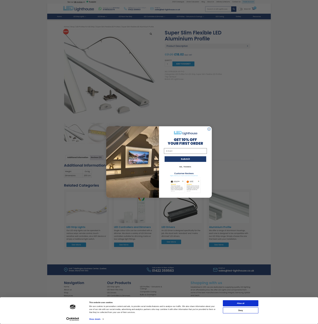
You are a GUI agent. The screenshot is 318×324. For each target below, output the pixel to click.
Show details (94, 319)
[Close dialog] (209, 129)
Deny (240, 310)
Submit (185, 159)
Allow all (240, 303)
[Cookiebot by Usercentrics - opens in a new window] (73, 319)
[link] (185, 133)
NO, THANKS (185, 167)
